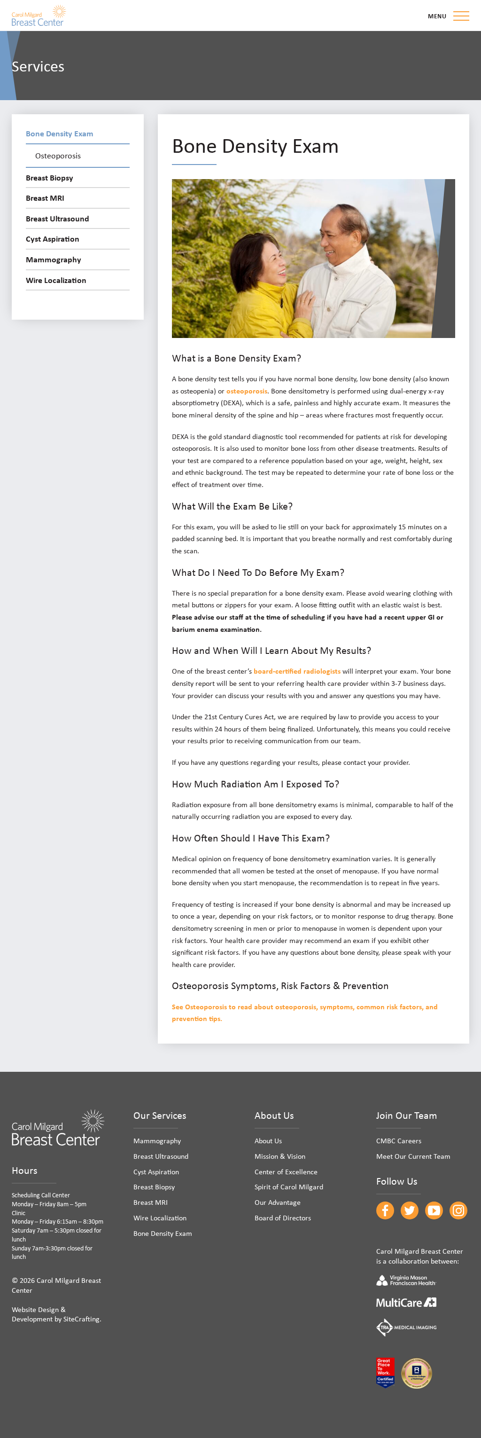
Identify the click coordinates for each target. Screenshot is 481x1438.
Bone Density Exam (59, 133)
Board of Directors (283, 1217)
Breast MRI (45, 197)
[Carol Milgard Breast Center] (39, 15)
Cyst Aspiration (52, 238)
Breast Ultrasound (57, 218)
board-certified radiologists (297, 671)
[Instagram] (458, 1210)
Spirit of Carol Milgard (289, 1186)
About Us (268, 1140)
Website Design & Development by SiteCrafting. (56, 1314)
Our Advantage (278, 1202)
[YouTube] (434, 1210)
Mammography (53, 259)
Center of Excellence (286, 1171)
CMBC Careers (398, 1140)
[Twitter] (410, 1210)
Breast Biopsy (49, 177)
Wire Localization (56, 279)
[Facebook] (385, 1210)
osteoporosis (246, 390)
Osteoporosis (58, 155)
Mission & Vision (280, 1156)
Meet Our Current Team (413, 1156)
